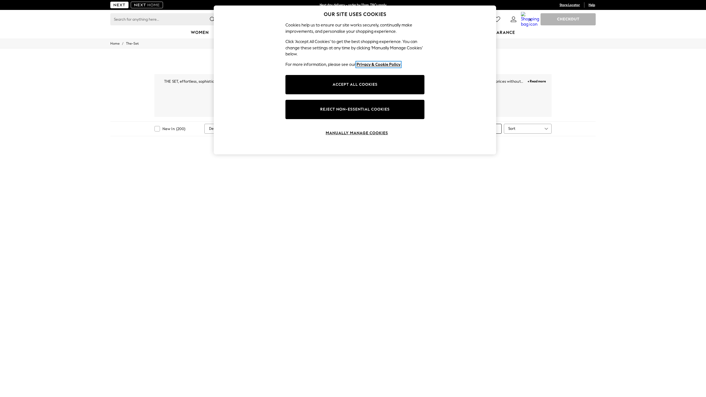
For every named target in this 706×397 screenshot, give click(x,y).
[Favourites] (497, 19)
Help (592, 5)
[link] (513, 19)
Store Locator (570, 5)
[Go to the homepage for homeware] (147, 5)
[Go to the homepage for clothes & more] (119, 5)
